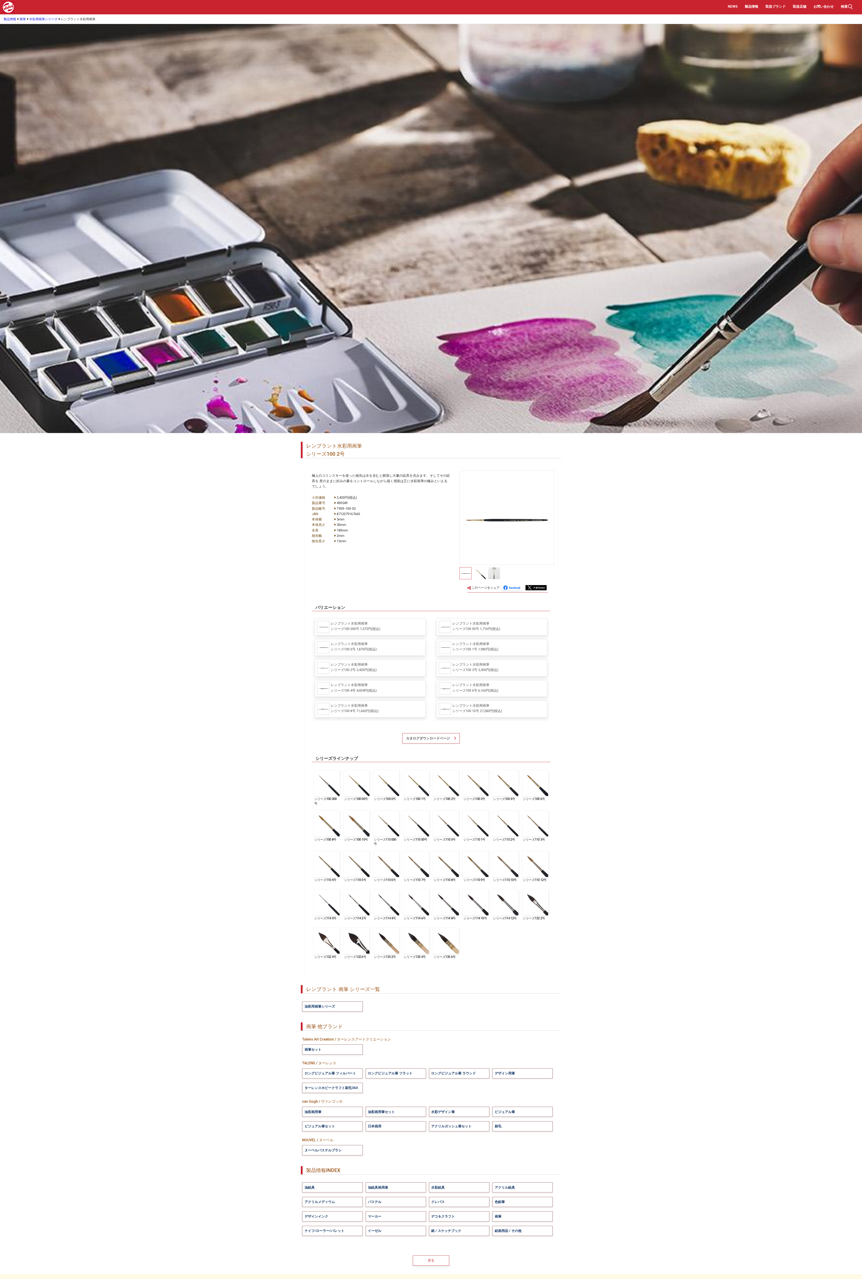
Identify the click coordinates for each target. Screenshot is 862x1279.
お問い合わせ (824, 6)
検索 (844, 6)
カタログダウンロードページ (428, 738)
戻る (431, 1260)
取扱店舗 (799, 6)
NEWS (733, 6)
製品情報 (751, 6)
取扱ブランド (775, 6)
